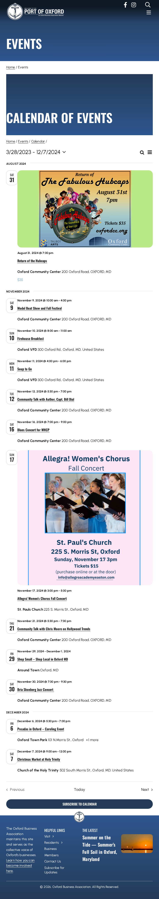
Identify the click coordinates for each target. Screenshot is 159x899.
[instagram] (133, 4)
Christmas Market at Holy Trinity (38, 759)
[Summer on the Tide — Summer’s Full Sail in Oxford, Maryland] (137, 843)
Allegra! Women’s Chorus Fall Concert (42, 598)
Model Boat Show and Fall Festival (39, 308)
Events (23, 141)
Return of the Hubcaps (32, 260)
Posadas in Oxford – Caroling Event (40, 728)
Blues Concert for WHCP (33, 429)
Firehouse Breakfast (30, 338)
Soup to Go (24, 368)
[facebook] (125, 4)
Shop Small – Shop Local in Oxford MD (42, 659)
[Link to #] (148, 4)
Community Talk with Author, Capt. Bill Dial (45, 399)
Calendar (38, 141)
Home (10, 67)
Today (79, 789)
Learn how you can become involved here (20, 865)
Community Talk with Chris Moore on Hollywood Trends (53, 628)
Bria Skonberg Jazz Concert (35, 689)
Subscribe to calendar (80, 804)
